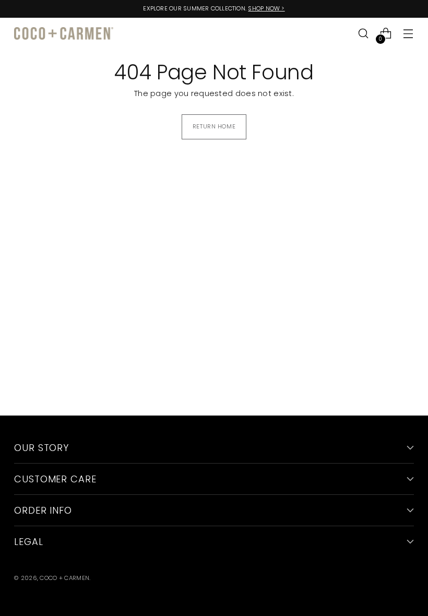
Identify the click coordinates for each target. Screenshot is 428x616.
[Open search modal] (363, 33)
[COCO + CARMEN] (63, 33)
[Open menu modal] (408, 33)
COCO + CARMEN (64, 578)
